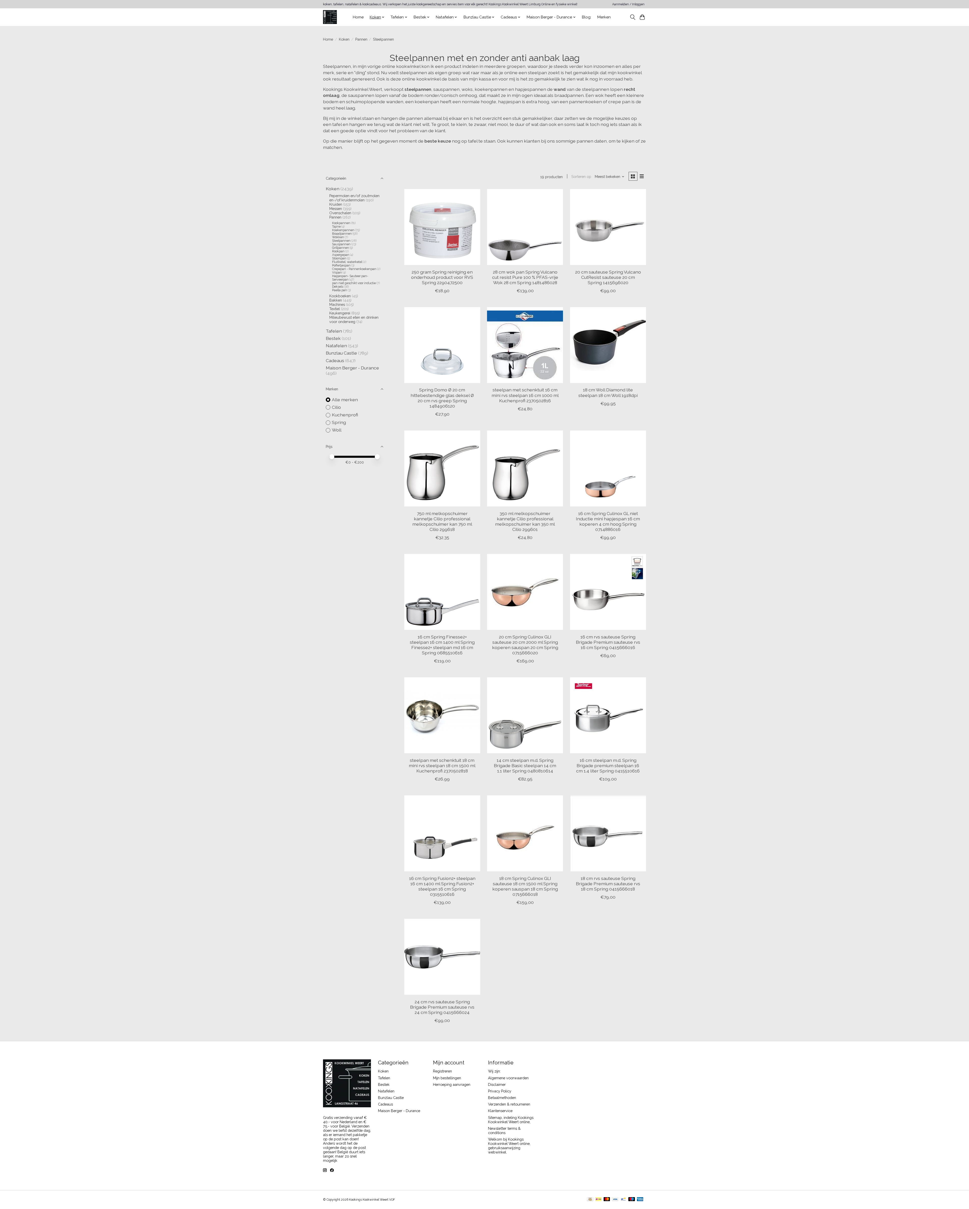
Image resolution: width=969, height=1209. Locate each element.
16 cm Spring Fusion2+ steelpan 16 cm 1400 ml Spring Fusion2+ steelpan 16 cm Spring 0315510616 (442, 886)
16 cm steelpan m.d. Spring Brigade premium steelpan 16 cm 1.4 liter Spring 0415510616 (608, 765)
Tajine (336, 226)
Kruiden (335, 204)
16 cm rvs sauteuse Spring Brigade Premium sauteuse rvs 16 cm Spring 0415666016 (608, 642)
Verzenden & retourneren (509, 1104)
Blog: (586, 17)
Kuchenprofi (345, 414)
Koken (344, 39)
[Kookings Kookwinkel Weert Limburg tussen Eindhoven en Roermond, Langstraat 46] (330, 17)
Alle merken (345, 399)
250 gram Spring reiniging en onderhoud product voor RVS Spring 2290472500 (442, 277)
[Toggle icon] (632, 17)
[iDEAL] (598, 1199)
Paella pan (339, 290)
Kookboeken (340, 296)
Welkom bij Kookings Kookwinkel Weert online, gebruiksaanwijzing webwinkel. (509, 1145)
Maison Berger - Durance (352, 367)
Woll (336, 430)
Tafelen (334, 331)
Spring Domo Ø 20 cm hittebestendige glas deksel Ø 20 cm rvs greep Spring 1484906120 (442, 397)
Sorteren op (581, 176)
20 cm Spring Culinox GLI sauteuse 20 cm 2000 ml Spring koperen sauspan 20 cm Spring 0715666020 (525, 644)
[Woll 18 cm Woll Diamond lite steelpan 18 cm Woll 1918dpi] (608, 345)
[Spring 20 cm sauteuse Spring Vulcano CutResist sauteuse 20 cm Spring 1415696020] (608, 227)
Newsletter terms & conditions (504, 1130)
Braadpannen (342, 233)
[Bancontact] (623, 1199)
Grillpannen (340, 248)
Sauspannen (341, 244)
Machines (337, 304)
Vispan (337, 272)
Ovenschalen (340, 213)
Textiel (334, 309)
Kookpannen (341, 223)
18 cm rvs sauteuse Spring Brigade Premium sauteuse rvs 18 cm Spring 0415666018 (608, 884)
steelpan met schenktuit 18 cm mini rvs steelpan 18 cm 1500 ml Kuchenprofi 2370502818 (442, 765)
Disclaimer (497, 1084)
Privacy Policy (499, 1091)
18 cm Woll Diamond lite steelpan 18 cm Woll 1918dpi (608, 392)
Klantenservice (500, 1111)
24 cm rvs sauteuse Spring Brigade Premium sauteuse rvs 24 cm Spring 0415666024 (442, 1007)
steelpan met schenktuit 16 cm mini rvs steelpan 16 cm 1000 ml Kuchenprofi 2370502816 (525, 395)
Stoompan (339, 258)
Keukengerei (339, 313)
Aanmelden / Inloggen (628, 4)
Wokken (338, 237)
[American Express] (640, 1199)
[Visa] (615, 1199)
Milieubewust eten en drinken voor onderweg (354, 319)
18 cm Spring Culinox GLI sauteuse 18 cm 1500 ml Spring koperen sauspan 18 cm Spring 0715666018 (525, 886)
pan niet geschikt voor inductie (354, 283)
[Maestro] (631, 1199)
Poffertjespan (341, 265)
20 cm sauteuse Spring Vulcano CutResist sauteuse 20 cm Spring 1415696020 (608, 277)
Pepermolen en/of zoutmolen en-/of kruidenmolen (354, 198)
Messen (335, 208)
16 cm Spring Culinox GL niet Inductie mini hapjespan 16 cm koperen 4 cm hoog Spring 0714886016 (608, 521)
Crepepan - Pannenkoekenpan (354, 269)
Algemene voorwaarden (508, 1078)
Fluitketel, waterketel (347, 262)
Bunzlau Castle (341, 353)
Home (358, 17)
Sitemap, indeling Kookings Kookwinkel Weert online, (510, 1119)
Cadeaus (335, 360)
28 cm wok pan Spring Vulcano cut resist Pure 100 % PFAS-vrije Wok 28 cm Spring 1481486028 (525, 277)
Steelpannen (341, 241)
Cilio (336, 407)
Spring (339, 422)
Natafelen (336, 345)
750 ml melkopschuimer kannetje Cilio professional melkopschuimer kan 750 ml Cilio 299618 (442, 521)
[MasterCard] (607, 1199)
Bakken (335, 300)
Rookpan (338, 251)
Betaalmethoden (502, 1097)
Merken (604, 17)
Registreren (442, 1071)
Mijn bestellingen (447, 1078)
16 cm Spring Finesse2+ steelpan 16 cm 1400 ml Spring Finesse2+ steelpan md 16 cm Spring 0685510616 (442, 644)
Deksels (337, 286)
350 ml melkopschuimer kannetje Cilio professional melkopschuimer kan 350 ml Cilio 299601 (525, 521)
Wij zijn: (494, 1071)
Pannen (361, 39)
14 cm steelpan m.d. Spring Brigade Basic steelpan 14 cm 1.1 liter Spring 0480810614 (525, 765)
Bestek (333, 338)
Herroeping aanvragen (451, 1084)
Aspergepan (340, 255)
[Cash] (590, 1199)
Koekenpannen (343, 230)
